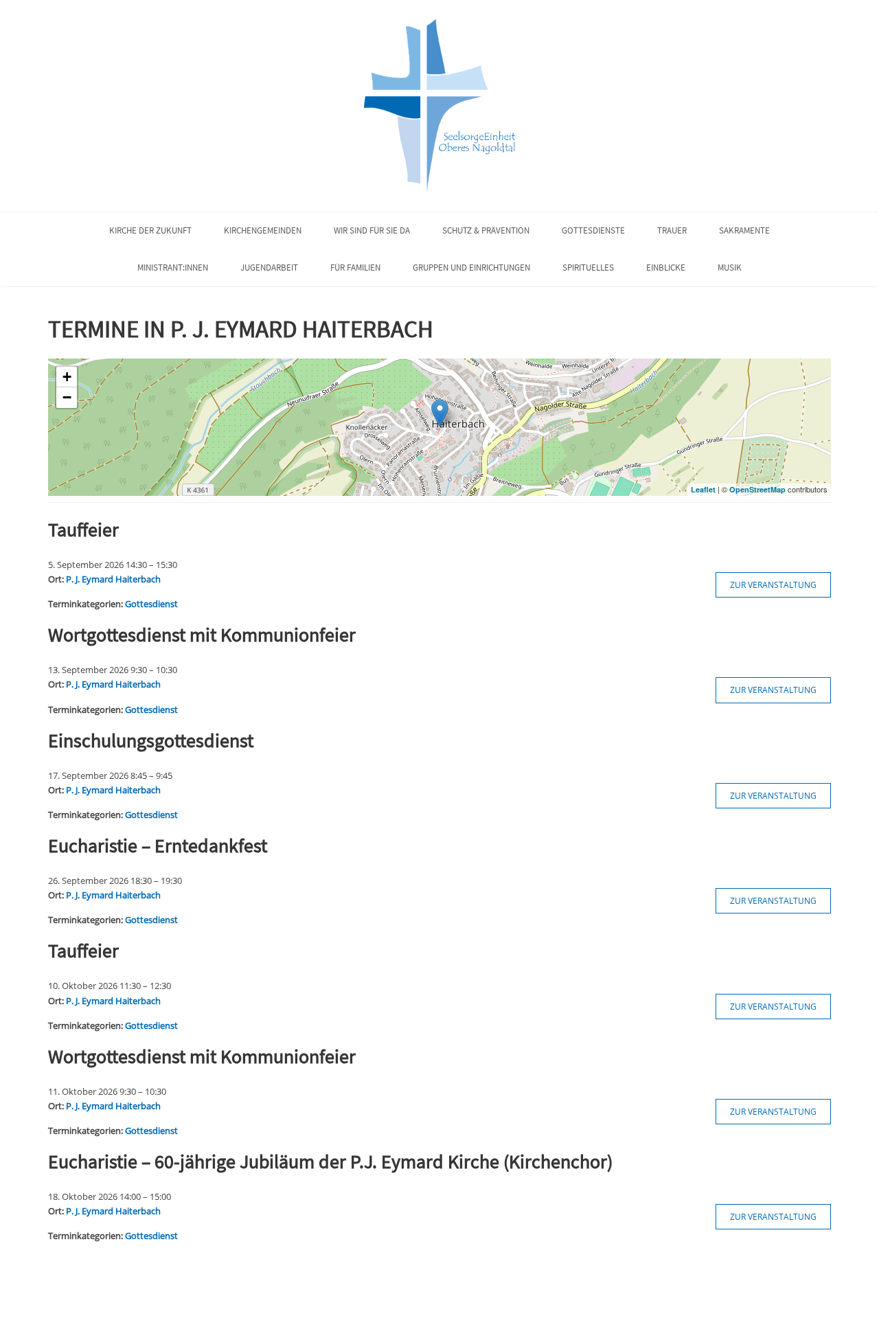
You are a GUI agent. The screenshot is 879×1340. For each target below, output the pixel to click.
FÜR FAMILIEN (355, 267)
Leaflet (703, 489)
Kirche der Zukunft (150, 230)
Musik (730, 267)
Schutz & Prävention (485, 230)
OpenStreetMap (757, 489)
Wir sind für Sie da (372, 230)
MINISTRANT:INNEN (172, 267)
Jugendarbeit (269, 267)
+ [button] (66, 376)
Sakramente (744, 230)
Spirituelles (588, 267)
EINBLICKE (665, 267)
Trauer (672, 230)
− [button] (66, 397)
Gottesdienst (151, 604)
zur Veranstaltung (773, 585)
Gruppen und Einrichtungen (471, 267)
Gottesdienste (593, 230)
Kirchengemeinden (262, 230)
